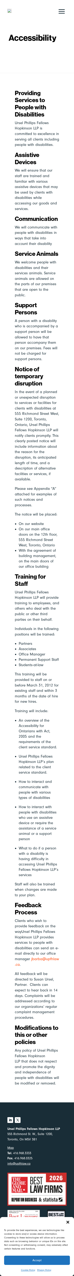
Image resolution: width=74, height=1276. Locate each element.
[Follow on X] (18, 1120)
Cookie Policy (28, 1270)
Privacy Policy (44, 1270)
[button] (68, 1222)
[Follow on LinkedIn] (10, 1120)
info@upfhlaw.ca (18, 1163)
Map (10, 1148)
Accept (37, 1260)
